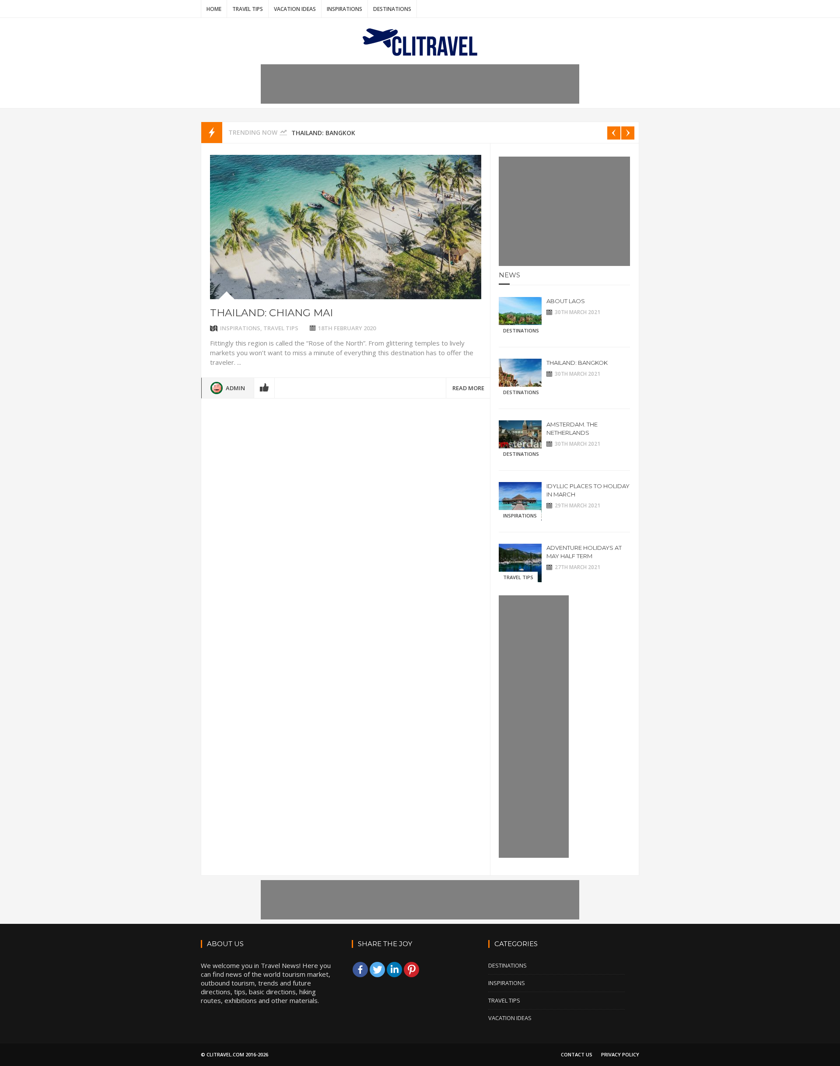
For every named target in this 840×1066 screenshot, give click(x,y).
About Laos (565, 300)
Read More (468, 388)
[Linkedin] (394, 969)
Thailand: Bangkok (323, 133)
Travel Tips (247, 9)
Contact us (576, 1054)
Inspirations (344, 9)
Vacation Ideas (295, 9)
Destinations (392, 9)
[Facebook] (360, 969)
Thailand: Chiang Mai (271, 313)
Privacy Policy (620, 1054)
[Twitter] (377, 969)
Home (213, 9)
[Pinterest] (411, 969)
